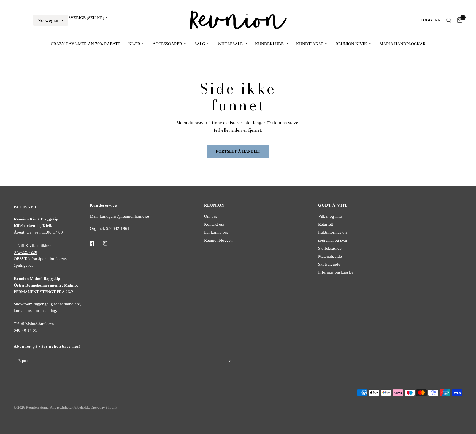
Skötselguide (329, 264)
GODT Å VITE (333, 205)
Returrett (325, 224)
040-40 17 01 (25, 330)
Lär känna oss (216, 232)
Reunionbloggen (218, 240)
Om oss (210, 216)
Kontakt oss (214, 224)
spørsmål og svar (332, 240)
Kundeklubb (269, 44)
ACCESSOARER (167, 44)
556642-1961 (117, 228)
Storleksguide (330, 248)
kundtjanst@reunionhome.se (124, 216)
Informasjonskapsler (335, 272)
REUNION (214, 205)
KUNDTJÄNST (309, 44)
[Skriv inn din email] (228, 360)
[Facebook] (96, 243)
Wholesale (230, 44)
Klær (134, 44)
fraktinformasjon (332, 232)
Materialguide (330, 256)
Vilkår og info (330, 216)
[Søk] (448, 20)
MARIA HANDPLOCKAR (403, 44)
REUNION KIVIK (351, 44)
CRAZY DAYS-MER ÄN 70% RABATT (85, 44)
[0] (458, 20)
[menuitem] (85, 44)
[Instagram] (109, 243)
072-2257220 (25, 252)
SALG (199, 44)
